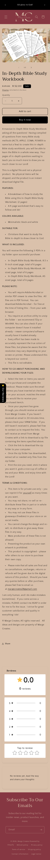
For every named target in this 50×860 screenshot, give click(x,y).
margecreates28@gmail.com (22, 589)
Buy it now (25, 120)
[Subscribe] (41, 829)
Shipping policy (34, 849)
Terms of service (18, 849)
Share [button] (7, 644)
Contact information (20, 854)
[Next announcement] (45, 5)
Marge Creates (23, 841)
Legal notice (36, 854)
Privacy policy (36, 845)
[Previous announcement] (5, 5)
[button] (6, 17)
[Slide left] (19, 67)
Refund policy (22, 845)
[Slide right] (31, 67)
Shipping (5, 90)
